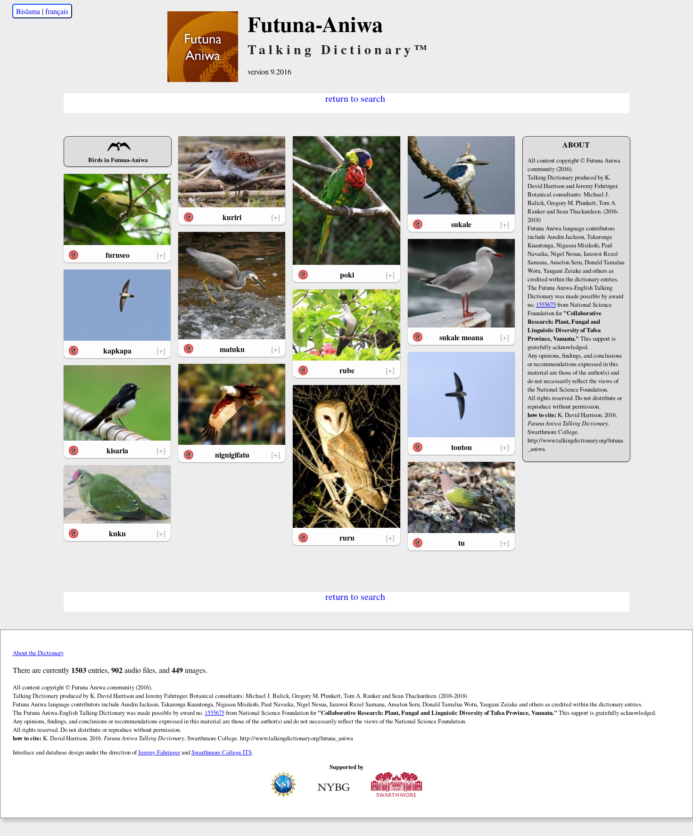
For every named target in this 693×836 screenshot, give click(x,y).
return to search (355, 97)
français (56, 11)
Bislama (28, 11)
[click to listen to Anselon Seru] (73, 255)
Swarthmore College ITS (221, 752)
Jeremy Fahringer (159, 752)
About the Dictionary (38, 652)
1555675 (546, 304)
